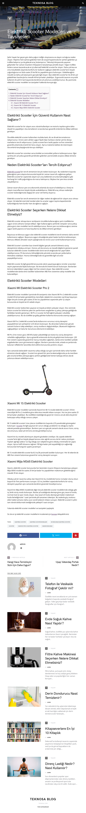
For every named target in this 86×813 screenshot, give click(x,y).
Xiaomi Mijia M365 (47, 526)
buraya (54, 514)
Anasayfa (9, 12)
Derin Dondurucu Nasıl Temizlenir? (61, 696)
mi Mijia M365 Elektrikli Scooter (60, 522)
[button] (17, 89)
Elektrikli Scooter (20, 522)
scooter (11, 526)
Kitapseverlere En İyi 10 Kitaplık (59, 731)
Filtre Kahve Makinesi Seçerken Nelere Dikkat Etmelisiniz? (61, 658)
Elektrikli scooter (13, 172)
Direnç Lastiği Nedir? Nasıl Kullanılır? (59, 766)
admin (11, 43)
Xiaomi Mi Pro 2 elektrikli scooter (28, 526)
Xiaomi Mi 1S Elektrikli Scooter (23, 105)
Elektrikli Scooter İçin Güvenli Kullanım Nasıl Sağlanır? (28, 93)
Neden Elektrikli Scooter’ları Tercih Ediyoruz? (25, 96)
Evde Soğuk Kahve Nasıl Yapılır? (58, 621)
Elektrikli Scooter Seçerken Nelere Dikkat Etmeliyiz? (27, 98)
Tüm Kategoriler (43, 807)
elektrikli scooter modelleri (38, 522)
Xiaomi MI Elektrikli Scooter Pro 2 (24, 103)
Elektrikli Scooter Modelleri (19, 100)
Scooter (19, 426)
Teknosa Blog (43, 3)
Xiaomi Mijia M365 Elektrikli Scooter (25, 108)
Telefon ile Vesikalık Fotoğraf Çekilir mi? (59, 586)
